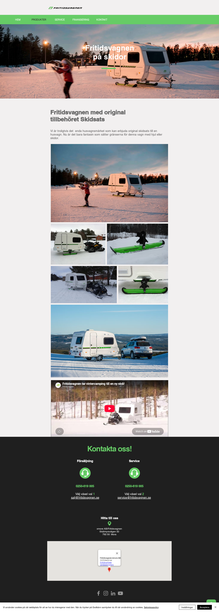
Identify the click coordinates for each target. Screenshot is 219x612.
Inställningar (187, 607)
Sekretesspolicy (151, 607)
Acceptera (204, 607)
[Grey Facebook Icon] (98, 593)
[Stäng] (215, 607)
